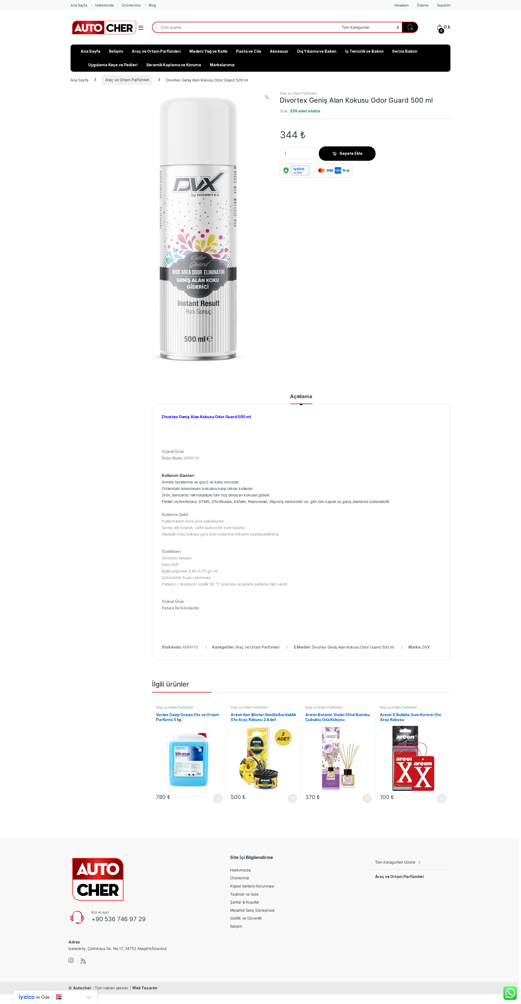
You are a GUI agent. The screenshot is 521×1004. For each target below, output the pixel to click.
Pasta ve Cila (248, 51)
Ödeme (423, 5)
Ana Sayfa (79, 5)
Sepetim (443, 5)
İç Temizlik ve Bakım (364, 51)
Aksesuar (279, 51)
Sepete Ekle (351, 153)
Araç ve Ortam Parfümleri (156, 51)
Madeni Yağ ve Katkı (208, 51)
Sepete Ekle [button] (216, 798)
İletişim (116, 51)
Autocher (82, 988)
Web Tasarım (144, 988)
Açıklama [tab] (301, 396)
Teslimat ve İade (244, 894)
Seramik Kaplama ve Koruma (173, 64)
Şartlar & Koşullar (244, 902)
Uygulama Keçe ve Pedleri (113, 64)
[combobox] (245, 27)
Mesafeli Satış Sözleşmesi (252, 910)
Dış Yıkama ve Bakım (316, 51)
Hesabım (401, 5)
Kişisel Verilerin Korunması (252, 886)
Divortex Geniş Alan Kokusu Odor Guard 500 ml (353, 647)
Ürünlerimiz (131, 5)
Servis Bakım (404, 51)
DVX (426, 647)
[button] (266, 97)
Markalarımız (222, 64)
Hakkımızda (104, 5)
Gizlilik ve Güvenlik (246, 918)
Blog (152, 5)
